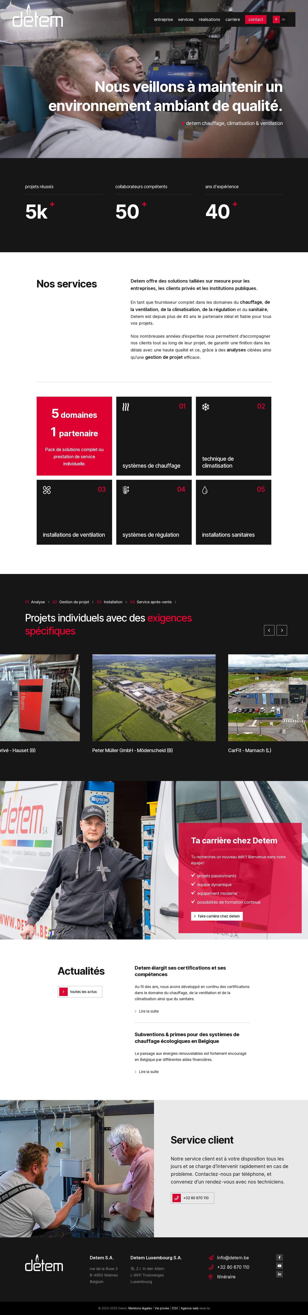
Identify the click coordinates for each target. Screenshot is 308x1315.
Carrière (232, 19)
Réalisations (209, 19)
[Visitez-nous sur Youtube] (279, 1265)
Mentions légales (140, 1308)
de (283, 19)
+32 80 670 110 (196, 1198)
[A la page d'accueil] (38, 15)
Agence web (190, 1308)
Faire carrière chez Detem (219, 916)
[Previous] (269, 630)
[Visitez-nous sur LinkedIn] (279, 1274)
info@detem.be (233, 1257)
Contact (255, 19)
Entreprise (163, 19)
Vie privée (162, 1308)
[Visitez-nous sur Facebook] (279, 1257)
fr (276, 19)
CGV (175, 1308)
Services (186, 19)
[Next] (282, 630)
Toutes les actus (83, 992)
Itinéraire (226, 1276)
